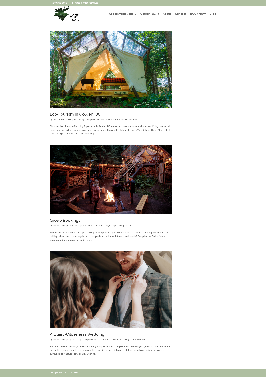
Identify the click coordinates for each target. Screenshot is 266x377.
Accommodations (121, 14)
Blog (213, 14)
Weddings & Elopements (132, 339)
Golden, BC (148, 14)
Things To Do (125, 225)
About (167, 14)
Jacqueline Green (62, 119)
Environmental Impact (117, 119)
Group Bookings (65, 220)
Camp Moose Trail (95, 119)
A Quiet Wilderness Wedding (77, 334)
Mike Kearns (59, 225)
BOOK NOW (198, 14)
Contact (180, 14)
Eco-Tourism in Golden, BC (75, 114)
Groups (133, 119)
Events (104, 225)
